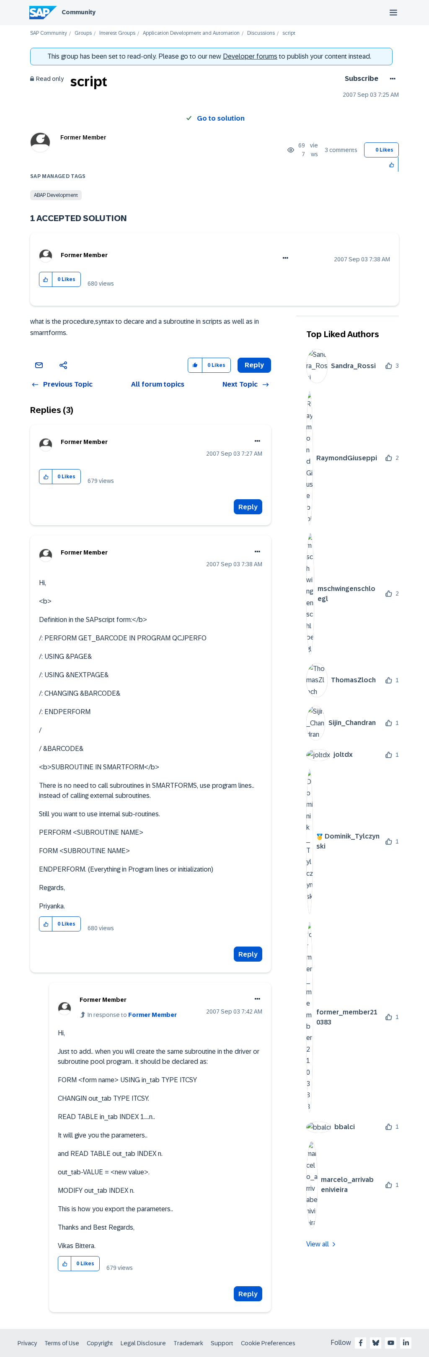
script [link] (288, 33)
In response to (132, 1014)
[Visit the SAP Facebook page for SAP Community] (360, 1342)
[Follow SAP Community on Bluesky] (375, 1342)
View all (317, 1244)
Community (79, 12)
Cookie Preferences (268, 1343)
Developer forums (250, 56)
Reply (248, 507)
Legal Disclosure (143, 1343)
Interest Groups (117, 33)
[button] (391, 164)
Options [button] (391, 79)
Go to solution (221, 118)
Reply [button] (254, 365)
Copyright (100, 1343)
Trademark (188, 1343)
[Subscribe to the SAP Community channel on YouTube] (391, 1342)
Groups (83, 33)
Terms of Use (61, 1343)
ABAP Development (56, 195)
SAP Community (48, 33)
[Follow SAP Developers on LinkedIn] (406, 1342)
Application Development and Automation (191, 33)
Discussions (261, 33)
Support (222, 1343)
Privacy (27, 1343)
